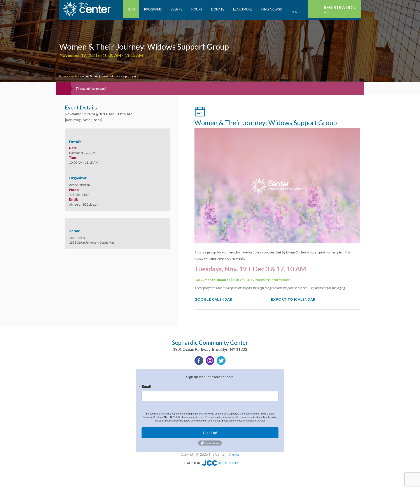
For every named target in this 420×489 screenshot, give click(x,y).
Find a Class (271, 9)
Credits (234, 454)
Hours (196, 9)
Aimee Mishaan (79, 185)
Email (146, 386)
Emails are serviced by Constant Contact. (243, 420)
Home (62, 76)
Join (131, 9)
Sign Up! (210, 432)
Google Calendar (213, 299)
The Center (77, 238)
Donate (217, 9)
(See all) (96, 120)
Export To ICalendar (293, 299)
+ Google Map (105, 242)
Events (176, 9)
